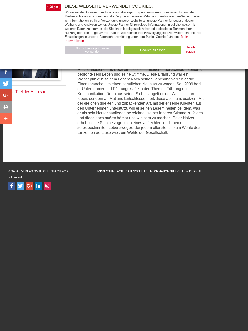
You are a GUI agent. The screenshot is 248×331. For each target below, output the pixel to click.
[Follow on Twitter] (20, 186)
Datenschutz (136, 171)
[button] (6, 72)
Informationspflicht (166, 171)
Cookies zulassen (152, 50)
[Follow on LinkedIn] (38, 186)
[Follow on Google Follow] (29, 186)
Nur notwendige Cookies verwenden (93, 50)
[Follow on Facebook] (12, 186)
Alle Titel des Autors (25, 92)
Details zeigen (190, 49)
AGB (120, 171)
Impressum (106, 171)
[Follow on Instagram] (47, 186)
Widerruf (194, 171)
